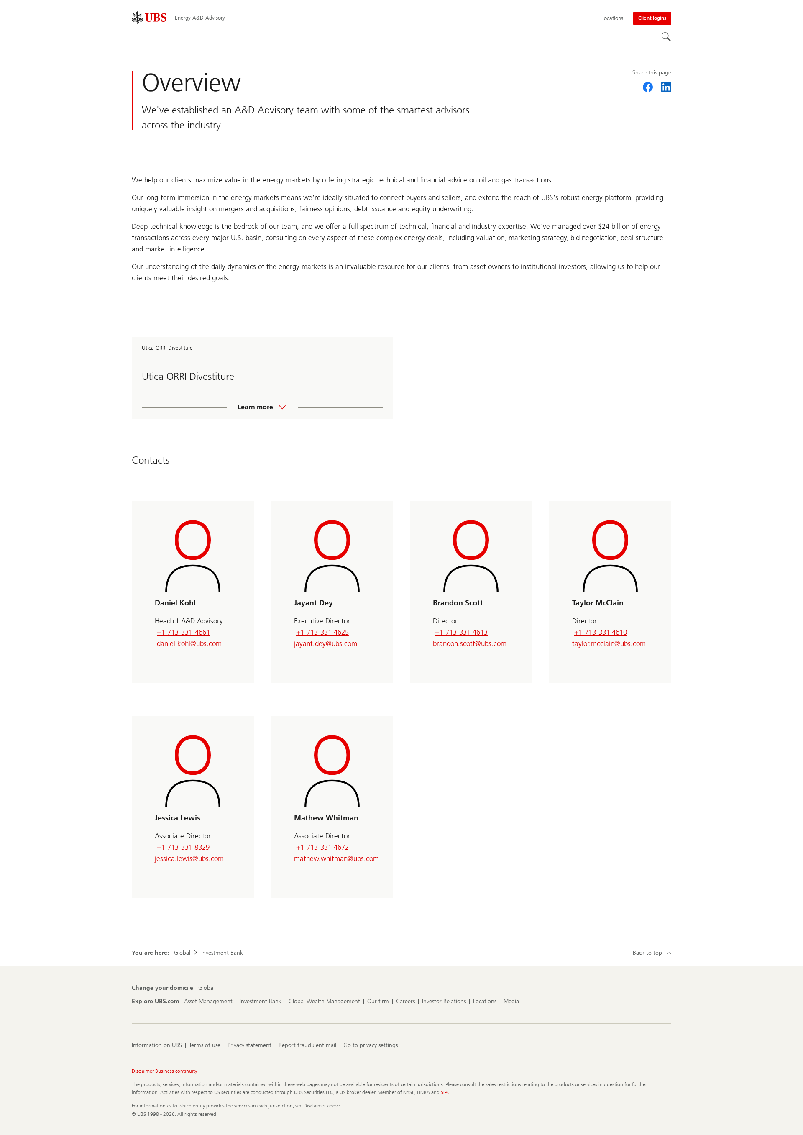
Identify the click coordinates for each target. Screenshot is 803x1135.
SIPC (445, 1092)
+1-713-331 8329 (183, 847)
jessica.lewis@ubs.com (189, 858)
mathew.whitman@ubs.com (336, 858)
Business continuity (176, 1071)
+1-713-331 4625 (322, 632)
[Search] (666, 37)
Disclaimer (143, 1071)
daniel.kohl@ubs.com (188, 643)
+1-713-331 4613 (461, 632)
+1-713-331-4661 (183, 632)
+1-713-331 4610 (600, 632)
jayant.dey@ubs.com (325, 643)
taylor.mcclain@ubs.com (609, 643)
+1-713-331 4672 (322, 847)
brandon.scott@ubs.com (469, 643)
